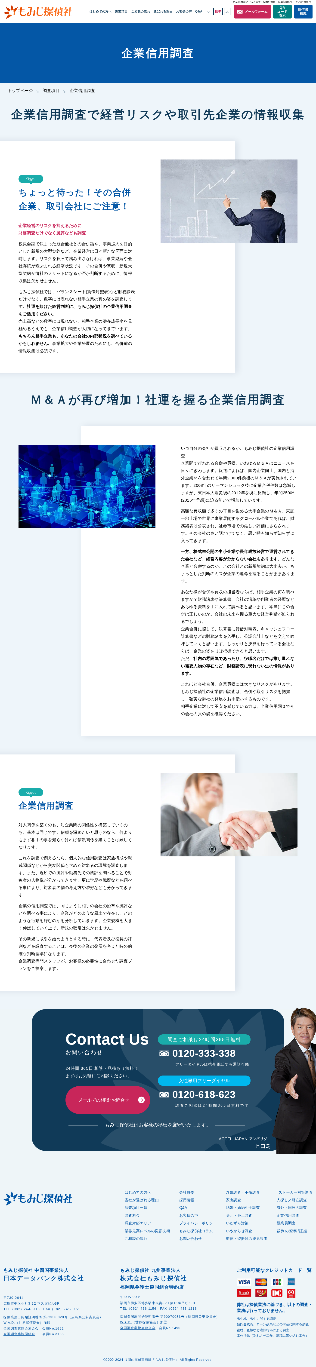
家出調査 (233, 1200)
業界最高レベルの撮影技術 (147, 1231)
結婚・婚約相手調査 (243, 1208)
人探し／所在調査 (292, 1200)
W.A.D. (9, 1322)
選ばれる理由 (163, 11)
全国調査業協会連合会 (21, 1328)
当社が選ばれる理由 (142, 1200)
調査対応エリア (138, 1223)
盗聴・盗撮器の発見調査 (247, 1239)
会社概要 (186, 1192)
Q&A (198, 11)
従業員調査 (286, 1223)
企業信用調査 (288, 1215)
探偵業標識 (303, 11)
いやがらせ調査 (239, 1231)
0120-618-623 (203, 1095)
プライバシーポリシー (198, 1223)
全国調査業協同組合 (19, 1334)
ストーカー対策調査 (296, 1192)
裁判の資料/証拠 (292, 1231)
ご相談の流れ (140, 11)
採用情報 (186, 1200)
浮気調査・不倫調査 (243, 1192)
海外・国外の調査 (292, 1208)
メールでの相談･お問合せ (103, 1100)
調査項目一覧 (136, 1208)
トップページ (20, 90)
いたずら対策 (237, 1223)
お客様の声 (184, 11)
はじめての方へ (101, 11)
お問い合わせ (190, 1239)
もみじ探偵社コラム (196, 1231)
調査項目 (51, 90)
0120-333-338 (203, 1053)
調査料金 (132, 1215)
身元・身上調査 (239, 1215)
